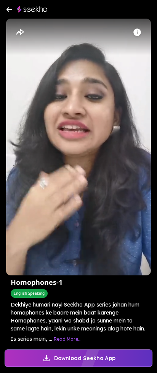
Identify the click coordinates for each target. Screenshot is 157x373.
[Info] (137, 32)
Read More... (68, 339)
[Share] (19, 32)
